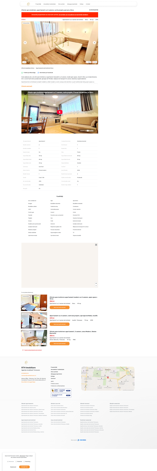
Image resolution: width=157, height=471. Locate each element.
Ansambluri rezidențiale (50, 4)
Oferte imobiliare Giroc (27, 68)
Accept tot (24, 466)
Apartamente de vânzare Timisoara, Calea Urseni (32, 409)
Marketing (27, 461)
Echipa (81, 4)
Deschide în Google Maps (28, 382)
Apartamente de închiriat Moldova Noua (30, 428)
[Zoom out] (96, 286)
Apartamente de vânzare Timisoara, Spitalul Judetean (34, 415)
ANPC (52, 381)
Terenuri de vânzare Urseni (86, 407)
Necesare (11, 461)
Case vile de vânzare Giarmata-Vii (59, 413)
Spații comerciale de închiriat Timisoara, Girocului (92, 430)
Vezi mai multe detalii (59, 307)
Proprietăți (38, 4)
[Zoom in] (96, 283)
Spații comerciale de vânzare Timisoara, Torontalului (122, 409)
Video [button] (89, 62)
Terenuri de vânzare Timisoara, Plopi (88, 409)
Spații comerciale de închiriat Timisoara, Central (91, 428)
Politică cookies (55, 383)
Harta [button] (95, 62)
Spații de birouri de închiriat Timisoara (89, 422)
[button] (25, 42)
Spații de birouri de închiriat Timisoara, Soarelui (91, 426)
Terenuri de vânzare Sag (86, 415)
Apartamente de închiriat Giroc (44, 68)
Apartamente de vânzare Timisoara (29, 405)
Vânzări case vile (55, 403)
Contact (88, 4)
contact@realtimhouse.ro (28, 375)
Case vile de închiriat (56, 420)
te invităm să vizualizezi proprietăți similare (73, 14)
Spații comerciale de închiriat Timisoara (89, 424)
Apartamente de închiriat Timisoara (29, 422)
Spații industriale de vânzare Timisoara (119, 407)
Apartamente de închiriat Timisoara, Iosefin (31, 426)
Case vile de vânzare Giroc (57, 405)
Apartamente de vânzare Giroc (28, 407)
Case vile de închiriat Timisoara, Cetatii (60, 424)
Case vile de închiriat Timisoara (58, 422)
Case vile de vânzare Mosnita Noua (59, 407)
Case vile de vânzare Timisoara (58, 409)
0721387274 (25, 373)
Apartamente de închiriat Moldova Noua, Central (32, 432)
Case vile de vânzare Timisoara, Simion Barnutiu (62, 411)
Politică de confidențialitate (58, 386)
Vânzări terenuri (84, 403)
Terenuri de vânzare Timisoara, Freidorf (89, 411)
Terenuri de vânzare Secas (86, 413)
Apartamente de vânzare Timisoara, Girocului (32, 411)
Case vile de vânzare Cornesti (58, 415)
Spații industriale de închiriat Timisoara (89, 432)
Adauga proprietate (72, 4)
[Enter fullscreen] (96, 245)
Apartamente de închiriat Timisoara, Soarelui (31, 424)
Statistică (19, 461)
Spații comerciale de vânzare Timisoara (119, 405)
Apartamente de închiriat (28, 420)
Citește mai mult (26, 86)
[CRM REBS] (81, 440)
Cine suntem (61, 4)
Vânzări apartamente (27, 403)
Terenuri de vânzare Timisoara (87, 405)
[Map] (59, 265)
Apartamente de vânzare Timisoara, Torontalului (32, 413)
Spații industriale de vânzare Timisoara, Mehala (121, 411)
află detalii (22, 455)
